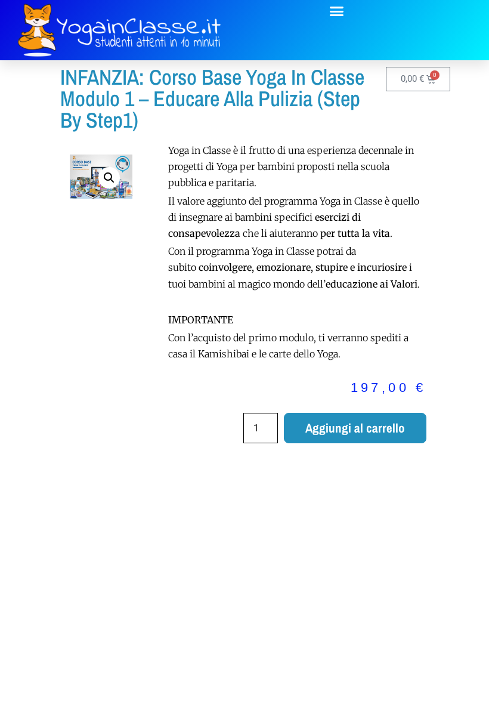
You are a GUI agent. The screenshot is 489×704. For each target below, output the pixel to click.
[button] (337, 11)
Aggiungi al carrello (355, 428)
